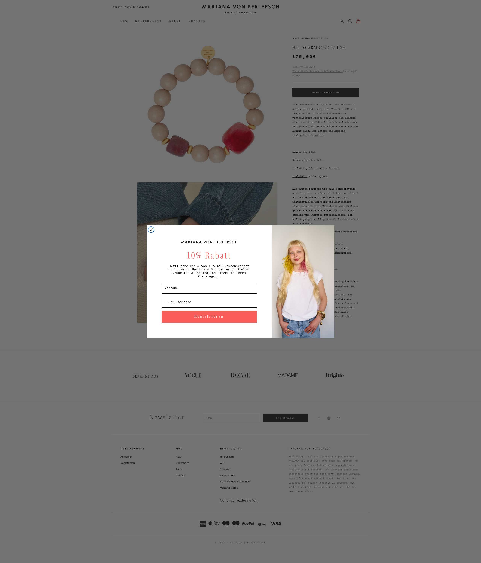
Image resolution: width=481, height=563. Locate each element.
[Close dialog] (151, 230)
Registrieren (209, 316)
